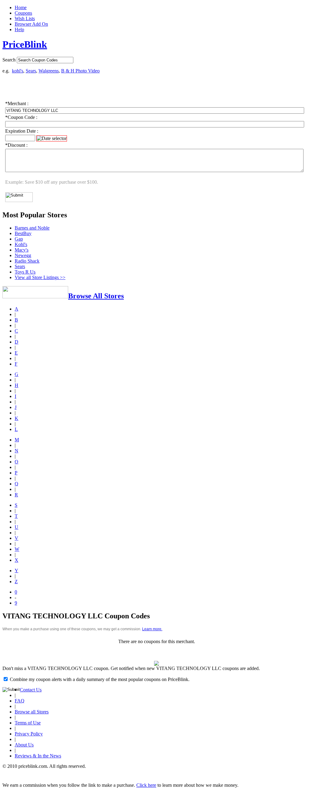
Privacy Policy (29, 733)
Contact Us (31, 689)
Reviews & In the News (38, 755)
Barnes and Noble (32, 227)
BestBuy (23, 233)
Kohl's (21, 244)
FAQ (19, 700)
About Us (24, 744)
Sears (31, 70)
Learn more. (152, 629)
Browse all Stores (32, 711)
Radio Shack (27, 260)
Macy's (21, 249)
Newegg (23, 255)
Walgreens (49, 70)
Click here (146, 785)
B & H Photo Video (80, 70)
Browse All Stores (96, 296)
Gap (19, 238)
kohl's (17, 70)
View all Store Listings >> (40, 277)
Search (9, 59)
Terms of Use (28, 722)
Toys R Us (25, 271)
